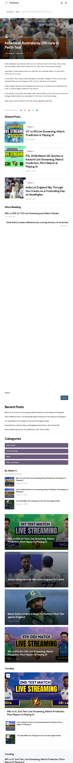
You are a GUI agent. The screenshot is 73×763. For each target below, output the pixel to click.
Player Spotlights (12, 462)
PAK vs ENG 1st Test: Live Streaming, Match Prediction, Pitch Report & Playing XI (31, 540)
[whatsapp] (33, 110)
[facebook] (25, 110)
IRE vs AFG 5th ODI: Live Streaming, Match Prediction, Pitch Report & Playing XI (30, 653)
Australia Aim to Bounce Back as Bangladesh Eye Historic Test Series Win (32, 425)
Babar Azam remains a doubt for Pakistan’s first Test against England (36, 615)
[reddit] (29, 110)
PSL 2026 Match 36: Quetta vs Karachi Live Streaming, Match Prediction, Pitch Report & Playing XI (44, 161)
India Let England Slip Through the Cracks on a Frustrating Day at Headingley (45, 191)
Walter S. (14, 35)
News (7, 24)
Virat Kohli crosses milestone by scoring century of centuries (37, 222)
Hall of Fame (10, 445)
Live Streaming (12, 125)
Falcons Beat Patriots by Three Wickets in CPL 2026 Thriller (27, 430)
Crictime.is (14, 3)
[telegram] (37, 110)
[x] (21, 110)
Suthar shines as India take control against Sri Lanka (36, 579)
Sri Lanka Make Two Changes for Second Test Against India (27, 421)
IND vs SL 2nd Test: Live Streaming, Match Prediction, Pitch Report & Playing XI (34, 412)
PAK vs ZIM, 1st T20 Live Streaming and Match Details (32, 213)
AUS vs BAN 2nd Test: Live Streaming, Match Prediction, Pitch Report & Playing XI (35, 417)
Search (7, 393)
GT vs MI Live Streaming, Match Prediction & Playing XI (45, 133)
